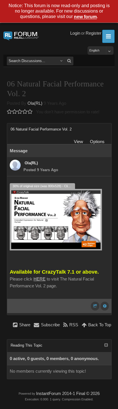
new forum (85, 17)
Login (75, 33)
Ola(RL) (34, 103)
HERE (40, 279)
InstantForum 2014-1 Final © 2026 (68, 393)
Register (93, 33)
